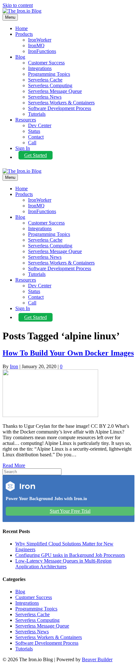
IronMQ (36, 45)
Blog (20, 57)
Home (21, 28)
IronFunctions (42, 51)
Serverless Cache (45, 79)
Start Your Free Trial (70, 511)
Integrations (40, 68)
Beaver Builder (97, 659)
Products (24, 34)
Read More (14, 465)
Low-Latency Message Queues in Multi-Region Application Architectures (63, 563)
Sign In (22, 148)
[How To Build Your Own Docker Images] (50, 415)
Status (34, 131)
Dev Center (39, 125)
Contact (36, 137)
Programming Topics (49, 74)
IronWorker (39, 39)
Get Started (35, 155)
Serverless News (44, 97)
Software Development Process (59, 108)
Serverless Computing (50, 85)
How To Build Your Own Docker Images (68, 353)
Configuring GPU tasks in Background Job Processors (70, 555)
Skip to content (18, 5)
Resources (25, 119)
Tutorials (37, 114)
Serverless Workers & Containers (61, 102)
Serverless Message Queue (55, 91)
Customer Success (46, 62)
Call (32, 142)
